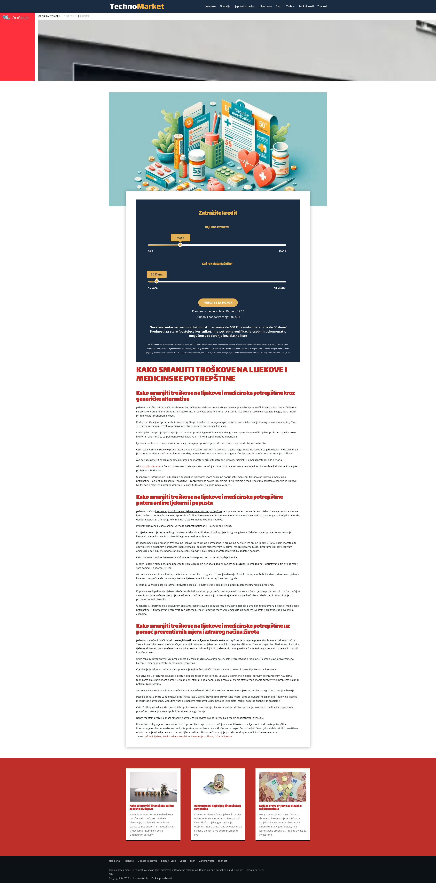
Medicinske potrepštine (176, 736)
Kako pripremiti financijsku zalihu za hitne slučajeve (152, 808)
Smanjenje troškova (202, 736)
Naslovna (210, 6)
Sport (279, 6)
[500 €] (180, 245)
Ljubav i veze (265, 6)
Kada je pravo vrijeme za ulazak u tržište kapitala (280, 808)
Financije (225, 6)
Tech (289, 6)
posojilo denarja (151, 466)
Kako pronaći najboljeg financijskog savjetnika (217, 808)
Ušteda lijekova (223, 736)
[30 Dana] (156, 281)
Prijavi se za (218, 302)
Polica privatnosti (161, 878)
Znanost (322, 6)
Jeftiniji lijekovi (153, 736)
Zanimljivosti (306, 6)
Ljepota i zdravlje (244, 6)
